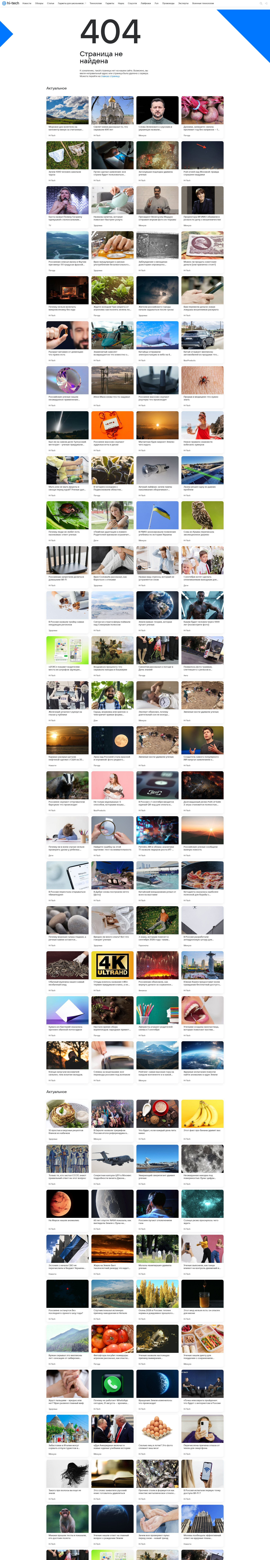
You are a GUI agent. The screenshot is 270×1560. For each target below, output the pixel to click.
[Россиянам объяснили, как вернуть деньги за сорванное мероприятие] (157, 972)
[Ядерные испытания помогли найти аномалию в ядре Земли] (202, 1062)
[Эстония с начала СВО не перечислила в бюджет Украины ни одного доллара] (67, 1436)
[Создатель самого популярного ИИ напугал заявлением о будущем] (202, 747)
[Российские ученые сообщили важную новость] (202, 837)
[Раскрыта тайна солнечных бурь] (112, 1197)
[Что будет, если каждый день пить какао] (157, 1301)
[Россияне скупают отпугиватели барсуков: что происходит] (67, 792)
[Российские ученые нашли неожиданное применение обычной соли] (67, 387)
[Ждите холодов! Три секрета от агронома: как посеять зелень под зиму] (112, 297)
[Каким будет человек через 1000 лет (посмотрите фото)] (202, 612)
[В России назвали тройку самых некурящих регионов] (67, 612)
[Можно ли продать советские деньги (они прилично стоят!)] (202, 252)
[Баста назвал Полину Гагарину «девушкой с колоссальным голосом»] (67, 207)
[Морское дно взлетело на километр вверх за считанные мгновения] (67, 117)
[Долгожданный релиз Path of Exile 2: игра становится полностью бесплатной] (202, 792)
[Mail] (4, 3)
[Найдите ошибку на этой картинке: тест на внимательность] (112, 837)
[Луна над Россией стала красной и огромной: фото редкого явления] (112, 747)
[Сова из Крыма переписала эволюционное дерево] (202, 522)
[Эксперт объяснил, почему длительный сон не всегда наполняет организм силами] (157, 702)
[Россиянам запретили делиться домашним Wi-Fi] (67, 567)
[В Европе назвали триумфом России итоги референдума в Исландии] (112, 1301)
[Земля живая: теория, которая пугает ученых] (157, 612)
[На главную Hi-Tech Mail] (12, 3)
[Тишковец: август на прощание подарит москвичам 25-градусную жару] (202, 1197)
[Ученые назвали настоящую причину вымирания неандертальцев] (157, 1526)
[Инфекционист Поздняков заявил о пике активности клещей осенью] (112, 1242)
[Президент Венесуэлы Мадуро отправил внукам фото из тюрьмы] (157, 207)
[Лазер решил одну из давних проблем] (202, 477)
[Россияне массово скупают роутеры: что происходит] (157, 387)
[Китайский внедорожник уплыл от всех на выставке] (157, 882)
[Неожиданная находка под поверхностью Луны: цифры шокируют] (202, 1346)
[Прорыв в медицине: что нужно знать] (202, 387)
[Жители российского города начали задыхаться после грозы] (157, 297)
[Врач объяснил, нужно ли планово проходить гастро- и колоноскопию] (67, 1197)
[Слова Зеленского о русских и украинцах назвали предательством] (157, 117)
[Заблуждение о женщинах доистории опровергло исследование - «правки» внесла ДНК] (157, 252)
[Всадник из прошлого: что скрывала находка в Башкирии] (112, 657)
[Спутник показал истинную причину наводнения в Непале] (112, 1481)
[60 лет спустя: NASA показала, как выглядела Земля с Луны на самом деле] (112, 1391)
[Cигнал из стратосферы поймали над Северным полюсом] (112, 612)
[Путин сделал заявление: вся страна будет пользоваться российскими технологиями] (112, 162)
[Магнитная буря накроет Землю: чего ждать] (157, 432)
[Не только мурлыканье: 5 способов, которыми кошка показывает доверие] (112, 792)
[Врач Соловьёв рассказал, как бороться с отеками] (112, 567)
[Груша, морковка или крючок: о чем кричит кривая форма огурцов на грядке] (112, 702)
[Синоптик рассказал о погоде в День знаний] (157, 657)
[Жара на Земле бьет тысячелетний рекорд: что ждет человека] (112, 1436)
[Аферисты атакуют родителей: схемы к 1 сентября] (157, 1017)
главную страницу (110, 76)
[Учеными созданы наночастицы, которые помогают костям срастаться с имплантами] (202, 1017)
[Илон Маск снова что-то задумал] (112, 387)
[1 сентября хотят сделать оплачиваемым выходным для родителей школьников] (202, 567)
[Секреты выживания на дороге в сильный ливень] (157, 1242)
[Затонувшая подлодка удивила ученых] (157, 162)
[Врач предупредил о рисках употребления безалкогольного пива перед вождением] (112, 252)
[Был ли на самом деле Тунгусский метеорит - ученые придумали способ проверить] (67, 432)
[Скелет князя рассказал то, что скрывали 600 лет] (112, 117)
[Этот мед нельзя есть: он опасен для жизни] (202, 1481)
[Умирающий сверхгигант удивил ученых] (157, 1346)
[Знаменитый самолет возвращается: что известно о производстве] (112, 342)
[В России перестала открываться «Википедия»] (67, 882)
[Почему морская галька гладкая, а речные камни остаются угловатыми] (67, 927)
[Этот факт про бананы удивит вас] (202, 1301)
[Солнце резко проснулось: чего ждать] (202, 1391)
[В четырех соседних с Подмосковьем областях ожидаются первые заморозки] (112, 477)
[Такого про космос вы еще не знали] (67, 1107)
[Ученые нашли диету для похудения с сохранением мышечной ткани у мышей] (202, 1526)
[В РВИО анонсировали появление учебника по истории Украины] (157, 522)
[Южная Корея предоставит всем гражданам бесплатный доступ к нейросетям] (202, 972)
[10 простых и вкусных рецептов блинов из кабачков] (67, 1301)
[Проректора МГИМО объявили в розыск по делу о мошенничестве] (202, 207)
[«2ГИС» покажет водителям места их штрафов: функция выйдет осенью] (67, 657)
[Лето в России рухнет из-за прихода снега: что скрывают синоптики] (202, 1152)
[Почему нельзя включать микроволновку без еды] (67, 297)
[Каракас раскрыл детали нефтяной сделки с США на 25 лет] (67, 747)
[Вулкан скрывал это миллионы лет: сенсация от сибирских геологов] (67, 1526)
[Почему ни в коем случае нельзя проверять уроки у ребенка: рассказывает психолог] (67, 837)
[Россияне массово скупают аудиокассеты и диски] (112, 432)
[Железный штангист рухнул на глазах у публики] (67, 702)
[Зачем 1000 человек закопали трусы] (67, 162)
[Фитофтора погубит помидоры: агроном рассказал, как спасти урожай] (112, 1526)
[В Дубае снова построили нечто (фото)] (112, 882)
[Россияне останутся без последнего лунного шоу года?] (67, 1481)
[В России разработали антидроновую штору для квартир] (202, 927)
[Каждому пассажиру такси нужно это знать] (157, 1152)
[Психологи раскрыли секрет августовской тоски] (202, 1107)
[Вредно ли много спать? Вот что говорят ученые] (112, 927)
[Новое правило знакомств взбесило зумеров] (202, 432)
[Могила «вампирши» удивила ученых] (157, 1436)
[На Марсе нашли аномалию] (67, 1391)
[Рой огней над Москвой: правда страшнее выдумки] (202, 162)
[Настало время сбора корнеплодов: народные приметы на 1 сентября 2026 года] (112, 1017)
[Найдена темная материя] (67, 1152)
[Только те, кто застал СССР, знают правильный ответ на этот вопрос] (67, 1346)
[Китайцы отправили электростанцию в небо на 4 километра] (157, 342)
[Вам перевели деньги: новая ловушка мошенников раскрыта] (202, 297)
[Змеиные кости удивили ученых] (202, 702)
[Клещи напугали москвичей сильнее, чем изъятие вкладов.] (67, 1062)
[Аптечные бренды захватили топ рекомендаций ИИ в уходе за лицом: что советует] (112, 1152)
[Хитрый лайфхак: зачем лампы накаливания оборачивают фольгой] (157, 477)
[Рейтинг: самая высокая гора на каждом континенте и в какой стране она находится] (157, 1062)
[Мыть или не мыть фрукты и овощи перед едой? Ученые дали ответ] (67, 477)
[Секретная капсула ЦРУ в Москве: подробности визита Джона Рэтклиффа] (112, 1346)
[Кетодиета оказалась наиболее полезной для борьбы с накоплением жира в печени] (202, 882)
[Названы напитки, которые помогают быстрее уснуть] (112, 207)
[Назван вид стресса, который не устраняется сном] (157, 567)
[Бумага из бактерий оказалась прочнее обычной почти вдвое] (67, 1017)
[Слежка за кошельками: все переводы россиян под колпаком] (112, 1062)
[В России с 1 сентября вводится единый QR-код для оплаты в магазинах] (157, 792)
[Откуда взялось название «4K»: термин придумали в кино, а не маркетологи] (112, 972)
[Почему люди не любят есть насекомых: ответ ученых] (67, 522)
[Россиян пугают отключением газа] (157, 1391)
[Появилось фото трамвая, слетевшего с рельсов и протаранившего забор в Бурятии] (202, 657)
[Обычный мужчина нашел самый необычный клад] (67, 972)
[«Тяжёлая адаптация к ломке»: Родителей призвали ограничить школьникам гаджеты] (112, 522)
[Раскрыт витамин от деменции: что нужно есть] (67, 342)
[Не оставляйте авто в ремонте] (112, 1107)
